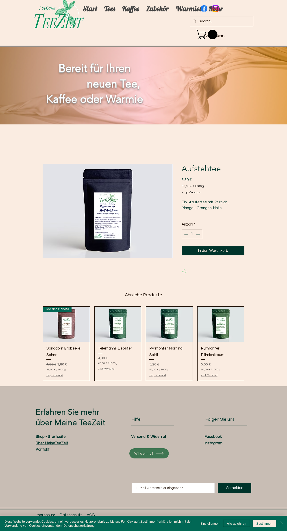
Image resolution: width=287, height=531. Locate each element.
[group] (143, 343)
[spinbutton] (192, 234)
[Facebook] (204, 8)
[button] (208, 34)
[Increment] (198, 234)
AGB (91, 515)
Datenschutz (71, 515)
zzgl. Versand (191, 192)
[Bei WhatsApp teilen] (184, 271)
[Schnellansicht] (118, 324)
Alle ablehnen (236, 523)
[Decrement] (185, 234)
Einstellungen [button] (210, 523)
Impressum (45, 515)
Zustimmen (264, 523)
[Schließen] (281, 523)
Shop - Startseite (51, 437)
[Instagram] (215, 8)
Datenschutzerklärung (79, 525)
